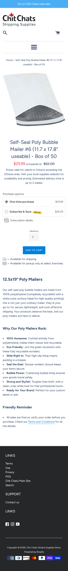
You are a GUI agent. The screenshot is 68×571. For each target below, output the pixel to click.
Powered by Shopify (34, 552)
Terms (9, 463)
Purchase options (13, 194)
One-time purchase (22, 201)
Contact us (12, 502)
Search (9, 485)
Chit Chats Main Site (17, 480)
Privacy (9, 472)
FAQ (8, 476)
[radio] (6, 202)
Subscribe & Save (25, 212)
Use (7, 467)
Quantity (34, 231)
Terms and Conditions (41, 421)
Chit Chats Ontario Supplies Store (43, 547)
